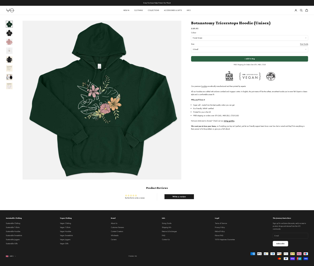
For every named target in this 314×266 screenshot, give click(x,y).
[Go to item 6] (9, 68)
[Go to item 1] (9, 24)
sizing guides (229, 121)
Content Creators (117, 231)
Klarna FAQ (219, 235)
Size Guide (304, 44)
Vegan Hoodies (65, 231)
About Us (114, 223)
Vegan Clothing (65, 223)
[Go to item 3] (9, 41)
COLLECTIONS (153, 10)
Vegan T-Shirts (65, 227)
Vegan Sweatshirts (66, 235)
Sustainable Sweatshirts (14, 235)
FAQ (163, 235)
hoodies (204, 86)
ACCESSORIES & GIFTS (173, 10)
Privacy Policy (220, 227)
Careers (114, 239)
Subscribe (280, 244)
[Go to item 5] (9, 59)
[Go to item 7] (9, 77)
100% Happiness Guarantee (225, 239)
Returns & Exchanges (169, 231)
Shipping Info (166, 227)
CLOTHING (138, 10)
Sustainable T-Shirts (13, 227)
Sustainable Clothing (13, 223)
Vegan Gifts (64, 243)
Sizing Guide (166, 223)
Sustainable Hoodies (13, 231)
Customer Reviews (117, 227)
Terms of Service (221, 223)
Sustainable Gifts (12, 243)
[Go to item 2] (9, 33)
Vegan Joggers (65, 239)
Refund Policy (220, 231)
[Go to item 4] (9, 50)
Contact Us (166, 239)
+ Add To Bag (249, 59)
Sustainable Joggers (13, 239)
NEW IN (126, 10)
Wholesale (114, 235)
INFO (189, 10)
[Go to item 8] (9, 86)
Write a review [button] (179, 196)
